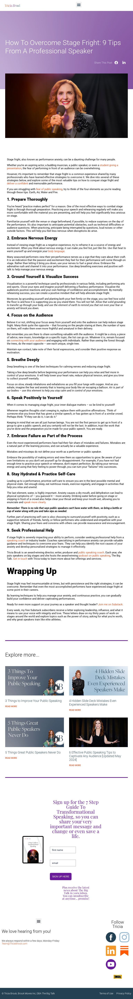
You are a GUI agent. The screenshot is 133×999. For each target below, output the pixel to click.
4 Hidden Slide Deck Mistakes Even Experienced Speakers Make (92, 702)
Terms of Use (107, 993)
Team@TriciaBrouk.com (14, 943)
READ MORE (11, 706)
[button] (79, 4)
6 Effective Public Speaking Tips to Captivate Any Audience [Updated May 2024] (95, 756)
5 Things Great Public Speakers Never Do (33, 752)
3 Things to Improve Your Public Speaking (33, 701)
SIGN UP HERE (60, 876)
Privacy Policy (123, 993)
